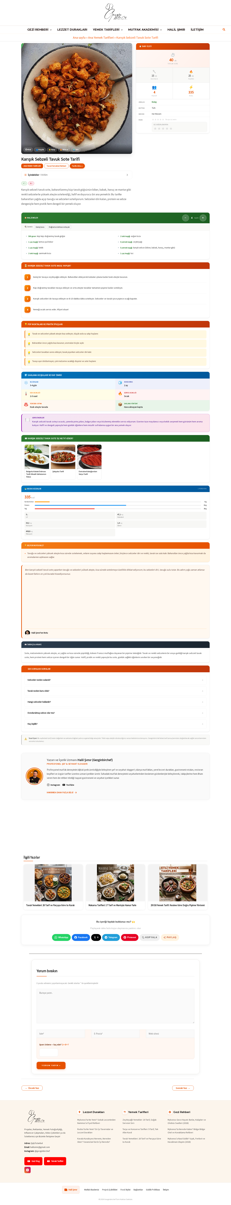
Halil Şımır (73, 1189)
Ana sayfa (79, 37)
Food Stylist (125, 1189)
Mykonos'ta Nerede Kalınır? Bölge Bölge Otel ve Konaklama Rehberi (186, 1131)
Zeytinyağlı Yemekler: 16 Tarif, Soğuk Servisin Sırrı (140, 1121)
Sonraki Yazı (183, 1088)
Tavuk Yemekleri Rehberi (56, 166)
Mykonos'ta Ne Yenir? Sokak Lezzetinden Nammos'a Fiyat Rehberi (96, 1121)
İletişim (166, 1189)
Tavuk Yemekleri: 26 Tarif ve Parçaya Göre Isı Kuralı (142, 1140)
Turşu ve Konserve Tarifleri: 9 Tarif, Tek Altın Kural (140, 1131)
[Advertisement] (115, 602)
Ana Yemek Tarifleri (101, 37)
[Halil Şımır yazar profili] (34, 776)
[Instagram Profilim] (27, 1170)
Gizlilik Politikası (153, 1189)
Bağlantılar (138, 1189)
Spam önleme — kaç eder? (54, 1044)
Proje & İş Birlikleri (109, 1189)
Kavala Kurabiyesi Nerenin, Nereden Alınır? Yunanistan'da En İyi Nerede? (94, 1140)
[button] (50, 30)
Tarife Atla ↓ (77, 166)
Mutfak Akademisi (91, 1189)
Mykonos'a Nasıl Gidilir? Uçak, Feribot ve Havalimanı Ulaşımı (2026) (186, 1140)
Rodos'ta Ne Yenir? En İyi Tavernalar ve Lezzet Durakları (95, 1131)
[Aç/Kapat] (127, 175)
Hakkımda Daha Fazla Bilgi (60, 792)
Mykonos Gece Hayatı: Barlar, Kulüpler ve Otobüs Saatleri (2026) (187, 1121)
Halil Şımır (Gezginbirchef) (95, 760)
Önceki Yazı (32, 1088)
